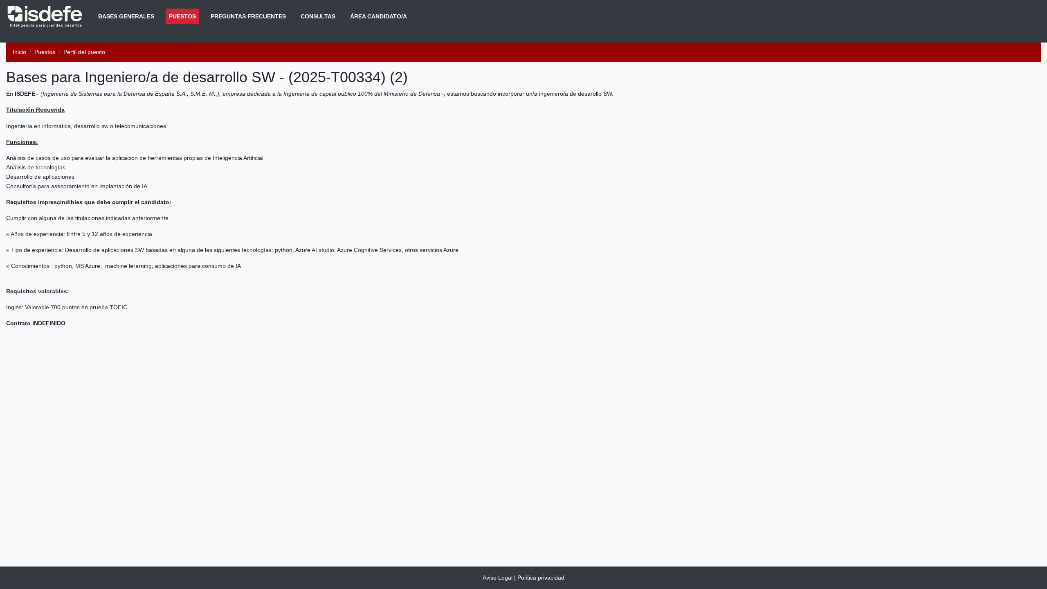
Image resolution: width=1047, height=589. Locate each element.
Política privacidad (540, 577)
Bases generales (126, 16)
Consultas (318, 16)
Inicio (19, 52)
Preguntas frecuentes (248, 16)
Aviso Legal (497, 577)
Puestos (184, 16)
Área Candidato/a (378, 16)
